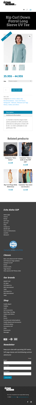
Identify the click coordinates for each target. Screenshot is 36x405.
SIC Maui (6, 283)
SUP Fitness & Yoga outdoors (12, 261)
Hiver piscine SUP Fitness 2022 (12, 271)
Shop (5, 224)
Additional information (13, 115)
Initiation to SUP (8, 263)
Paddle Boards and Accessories (12, 322)
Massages (6, 332)
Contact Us (7, 227)
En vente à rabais (15, 98)
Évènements (7, 330)
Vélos (5, 328)
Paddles (6, 306)
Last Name (6, 371)
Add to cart (17, 90)
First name (6, 365)
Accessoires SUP (8, 326)
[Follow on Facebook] (27, 402)
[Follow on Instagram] (31, 402)
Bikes (5, 316)
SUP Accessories (8, 310)
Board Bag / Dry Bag (9, 312)
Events (5, 265)
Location (6, 233)
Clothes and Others (13, 104)
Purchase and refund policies (12, 320)
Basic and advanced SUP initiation (13, 259)
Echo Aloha (14, 397)
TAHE (5, 289)
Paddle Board (7, 304)
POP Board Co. (8, 285)
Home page (7, 215)
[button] (29, 36)
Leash (5, 308)
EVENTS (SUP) (7, 267)
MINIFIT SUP (7, 281)
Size (5, 81)
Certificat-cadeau (8, 324)
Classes (6, 217)
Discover (6, 223)
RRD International (9, 287)
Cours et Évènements (9, 231)
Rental (5, 219)
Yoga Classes (7, 269)
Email (6, 360)
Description (10, 112)
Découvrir (6, 235)
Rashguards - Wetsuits (10, 102)
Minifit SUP (7, 229)
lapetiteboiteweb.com (23, 397)
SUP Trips (6, 221)
